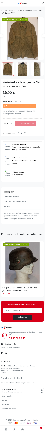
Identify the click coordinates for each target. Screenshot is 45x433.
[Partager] (18, 133)
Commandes (7, 396)
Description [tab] (9, 192)
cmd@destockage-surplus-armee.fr (20, 383)
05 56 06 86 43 (17, 338)
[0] (39, 430)
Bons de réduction (9, 409)
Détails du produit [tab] (11, 196)
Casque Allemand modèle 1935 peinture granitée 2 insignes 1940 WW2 (19, 289)
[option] (22, 38)
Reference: (7, 101)
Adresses (5, 404)
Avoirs (4, 400)
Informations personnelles (12, 392)
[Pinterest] (25, 133)
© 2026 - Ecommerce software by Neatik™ (22, 420)
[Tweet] (21, 133)
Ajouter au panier (27, 123)
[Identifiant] (14, 429)
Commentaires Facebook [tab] (15, 201)
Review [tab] (7, 206)
